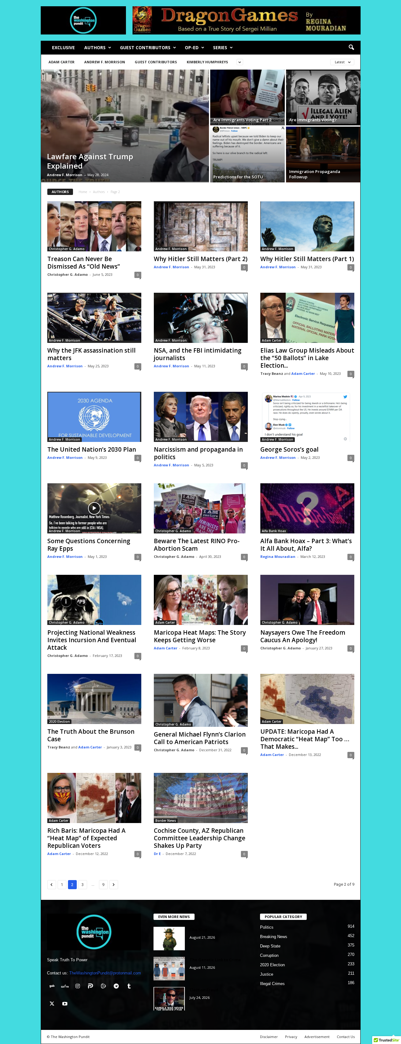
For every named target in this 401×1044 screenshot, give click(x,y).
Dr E (157, 853)
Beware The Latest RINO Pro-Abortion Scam (197, 545)
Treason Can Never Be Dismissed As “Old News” (83, 262)
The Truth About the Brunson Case (90, 735)
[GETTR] (66, 986)
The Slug (198, 929)
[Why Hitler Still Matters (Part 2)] (201, 226)
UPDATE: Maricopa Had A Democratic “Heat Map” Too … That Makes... (304, 739)
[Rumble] (104, 986)
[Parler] (92, 986)
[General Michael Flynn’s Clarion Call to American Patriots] (201, 700)
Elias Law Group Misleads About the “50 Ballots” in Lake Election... (307, 358)
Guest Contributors (145, 47)
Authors (95, 47)
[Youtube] (65, 1004)
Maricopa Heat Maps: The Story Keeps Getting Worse (200, 636)
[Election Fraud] (169, 998)
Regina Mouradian (277, 556)
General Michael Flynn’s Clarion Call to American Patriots (200, 738)
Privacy (291, 1036)
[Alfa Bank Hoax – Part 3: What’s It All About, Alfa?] (307, 508)
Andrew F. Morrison (104, 62)
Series (220, 47)
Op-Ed (192, 47)
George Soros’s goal (289, 449)
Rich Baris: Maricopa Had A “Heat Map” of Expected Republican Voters (86, 838)
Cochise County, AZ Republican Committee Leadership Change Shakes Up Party (199, 838)
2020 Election (59, 721)
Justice (266, 974)
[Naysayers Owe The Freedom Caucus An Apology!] (307, 600)
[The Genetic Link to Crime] (169, 968)
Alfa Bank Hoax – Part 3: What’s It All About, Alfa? (306, 545)
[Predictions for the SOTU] (247, 154)
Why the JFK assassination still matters (91, 354)
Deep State (270, 946)
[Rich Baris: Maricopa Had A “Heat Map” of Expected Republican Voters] (94, 798)
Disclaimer (269, 1036)
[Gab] (53, 986)
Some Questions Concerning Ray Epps (88, 545)
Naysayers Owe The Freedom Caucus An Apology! (302, 636)
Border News (165, 820)
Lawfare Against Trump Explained (90, 161)
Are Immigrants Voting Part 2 (242, 120)
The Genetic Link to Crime (215, 960)
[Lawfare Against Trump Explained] (125, 126)
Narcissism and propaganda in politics (198, 453)
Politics (266, 927)
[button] (351, 48)
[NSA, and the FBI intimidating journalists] (201, 318)
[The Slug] (169, 938)
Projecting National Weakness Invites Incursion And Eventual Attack (91, 640)
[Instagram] (79, 986)
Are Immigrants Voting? (313, 120)
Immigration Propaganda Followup (314, 174)
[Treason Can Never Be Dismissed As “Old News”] (94, 226)
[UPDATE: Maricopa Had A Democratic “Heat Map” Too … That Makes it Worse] (307, 699)
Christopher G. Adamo (67, 249)
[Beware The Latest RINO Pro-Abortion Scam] (201, 508)
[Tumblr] (130, 986)
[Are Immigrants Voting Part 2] (247, 97)
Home (83, 192)
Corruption (269, 955)
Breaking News (273, 936)
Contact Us (346, 1036)
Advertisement (317, 1036)
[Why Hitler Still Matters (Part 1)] (307, 226)
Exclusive (63, 47)
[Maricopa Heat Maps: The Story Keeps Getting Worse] (201, 600)
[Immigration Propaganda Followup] (323, 154)
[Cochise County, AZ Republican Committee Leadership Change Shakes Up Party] (201, 798)
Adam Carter (62, 62)
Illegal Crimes (272, 983)
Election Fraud (204, 990)
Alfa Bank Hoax (274, 531)
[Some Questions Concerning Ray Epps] (94, 508)
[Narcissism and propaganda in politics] (201, 417)
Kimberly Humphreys (207, 62)
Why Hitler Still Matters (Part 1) (307, 259)
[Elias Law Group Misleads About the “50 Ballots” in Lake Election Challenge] (307, 318)
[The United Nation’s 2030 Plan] (94, 417)
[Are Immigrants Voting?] (323, 97)
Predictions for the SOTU (238, 177)
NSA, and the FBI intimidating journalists (198, 354)
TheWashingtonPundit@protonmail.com (105, 973)
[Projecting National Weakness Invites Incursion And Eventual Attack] (94, 600)
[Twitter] (53, 1004)
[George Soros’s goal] (307, 417)
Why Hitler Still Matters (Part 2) (200, 259)
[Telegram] (117, 986)
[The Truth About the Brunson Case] (94, 699)
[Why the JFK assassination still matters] (94, 318)
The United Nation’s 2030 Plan (91, 449)
